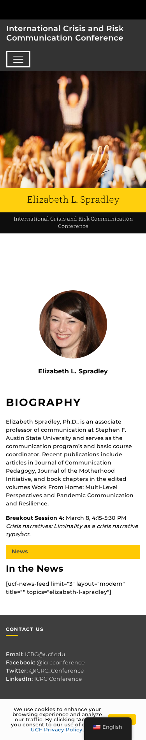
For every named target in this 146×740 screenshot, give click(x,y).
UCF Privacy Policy (57, 729)
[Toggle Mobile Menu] (138, 9)
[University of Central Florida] (59, 10)
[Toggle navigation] (18, 59)
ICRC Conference (58, 678)
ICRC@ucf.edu (45, 654)
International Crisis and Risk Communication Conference (65, 33)
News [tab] (20, 551)
